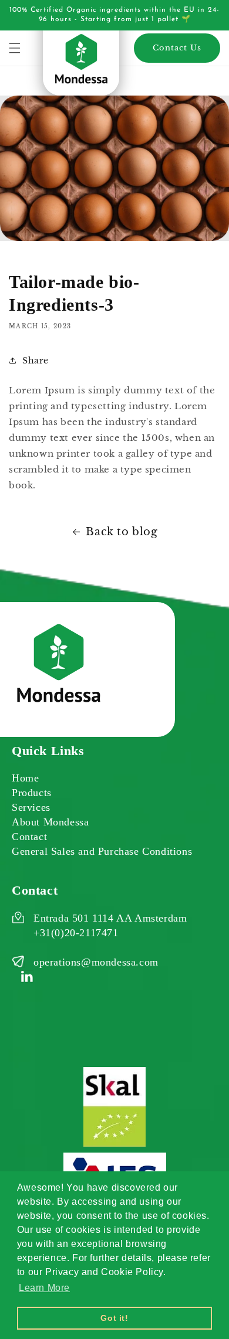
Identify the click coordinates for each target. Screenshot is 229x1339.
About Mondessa (50, 822)
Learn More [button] (44, 1288)
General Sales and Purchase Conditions (102, 851)
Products (32, 792)
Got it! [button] (114, 1318)
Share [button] (35, 360)
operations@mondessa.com (96, 962)
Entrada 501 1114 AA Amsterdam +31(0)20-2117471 (110, 925)
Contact (29, 836)
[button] (15, 48)
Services (31, 807)
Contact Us (177, 48)
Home (25, 778)
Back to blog (121, 531)
